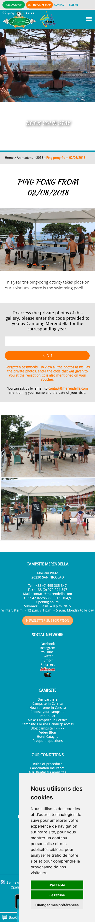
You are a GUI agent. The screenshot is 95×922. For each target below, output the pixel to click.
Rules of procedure (47, 764)
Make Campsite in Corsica (47, 720)
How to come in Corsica (47, 708)
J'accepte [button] (57, 885)
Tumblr (47, 660)
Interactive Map (39, 4)
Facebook (47, 644)
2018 (39, 157)
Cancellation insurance (47, 768)
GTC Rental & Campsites (47, 772)
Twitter (47, 656)
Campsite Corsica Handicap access (48, 724)
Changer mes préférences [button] (57, 905)
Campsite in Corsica (47, 704)
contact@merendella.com (68, 388)
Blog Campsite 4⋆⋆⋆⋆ (48, 728)
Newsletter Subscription (47, 621)
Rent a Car (48, 716)
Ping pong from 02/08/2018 (65, 157)
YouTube (47, 652)
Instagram (47, 648)
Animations (25, 157)
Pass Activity (14, 4)
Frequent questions (48, 741)
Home (9, 157)
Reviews (73, 4)
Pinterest (47, 664)
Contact (60, 4)
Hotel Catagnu (47, 737)
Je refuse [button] (57, 895)
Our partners (47, 699)
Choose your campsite (47, 712)
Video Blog (47, 732)
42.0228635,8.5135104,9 (51, 598)
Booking (15, 917)
